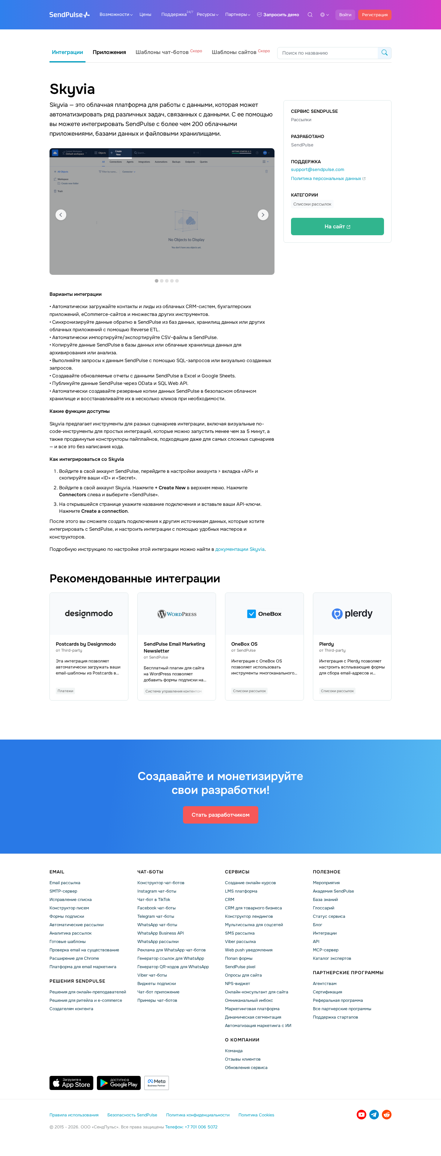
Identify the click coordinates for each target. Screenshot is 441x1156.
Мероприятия (326, 882)
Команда (234, 1050)
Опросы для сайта (243, 975)
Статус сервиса (329, 916)
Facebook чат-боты (156, 908)
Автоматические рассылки (77, 924)
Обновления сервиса (246, 1067)
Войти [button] (345, 14)
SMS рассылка (240, 933)
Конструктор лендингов (249, 916)
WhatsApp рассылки (157, 941)
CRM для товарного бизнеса (253, 908)
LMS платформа (241, 891)
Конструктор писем (69, 908)
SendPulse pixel (240, 966)
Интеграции (67, 52)
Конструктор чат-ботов (160, 882)
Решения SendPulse (77, 981)
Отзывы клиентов (243, 1059)
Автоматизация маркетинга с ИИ (258, 1025)
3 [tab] (167, 281)
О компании (242, 1040)
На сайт (335, 226)
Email (57, 872)
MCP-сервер (325, 950)
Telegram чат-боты (155, 916)
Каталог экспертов (332, 958)
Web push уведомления (248, 950)
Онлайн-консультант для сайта (256, 992)
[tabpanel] (162, 211)
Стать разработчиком (221, 815)
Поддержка (174, 14)
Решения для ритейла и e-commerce (86, 1000)
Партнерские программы (348, 973)
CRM (229, 899)
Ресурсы (206, 14)
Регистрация (375, 14)
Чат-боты (150, 872)
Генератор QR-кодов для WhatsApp (173, 966)
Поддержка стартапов (335, 1017)
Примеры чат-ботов (157, 1000)
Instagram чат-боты (156, 891)
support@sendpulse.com (317, 170)
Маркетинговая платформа (252, 1008)
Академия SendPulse (333, 891)
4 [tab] (172, 281)
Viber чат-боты (152, 975)
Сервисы (237, 872)
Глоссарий (323, 908)
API (316, 941)
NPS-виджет (237, 983)
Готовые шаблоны (68, 941)
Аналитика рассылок (71, 933)
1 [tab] (156, 281)
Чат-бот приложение (158, 992)
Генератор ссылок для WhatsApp (170, 958)
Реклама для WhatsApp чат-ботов (171, 950)
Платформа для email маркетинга (83, 966)
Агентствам (325, 983)
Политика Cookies (256, 1115)
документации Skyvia (240, 549)
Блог (317, 924)
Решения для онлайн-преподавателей (88, 992)
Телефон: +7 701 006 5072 (191, 1127)
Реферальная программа (338, 1000)
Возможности (114, 14)
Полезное (326, 872)
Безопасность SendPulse (132, 1115)
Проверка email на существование (84, 950)
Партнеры (236, 14)
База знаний (325, 899)
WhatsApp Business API (160, 933)
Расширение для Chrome (74, 958)
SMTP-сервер (63, 891)
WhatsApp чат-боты (157, 924)
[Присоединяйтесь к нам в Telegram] (374, 1114)
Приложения (109, 52)
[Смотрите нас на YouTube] (361, 1114)
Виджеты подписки (156, 983)
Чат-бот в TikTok (153, 899)
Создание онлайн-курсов (250, 882)
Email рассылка (65, 882)
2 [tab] (162, 281)
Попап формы (239, 958)
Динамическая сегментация (253, 1017)
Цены (145, 14)
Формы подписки (67, 916)
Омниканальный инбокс (249, 1000)
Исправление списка (71, 899)
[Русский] (324, 15)
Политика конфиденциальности (198, 1115)
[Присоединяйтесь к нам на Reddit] (387, 1114)
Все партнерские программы (342, 1008)
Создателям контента (71, 1008)
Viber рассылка (240, 941)
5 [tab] (177, 281)
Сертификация (327, 992)
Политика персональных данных (326, 179)
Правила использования (74, 1115)
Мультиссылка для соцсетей (254, 924)
